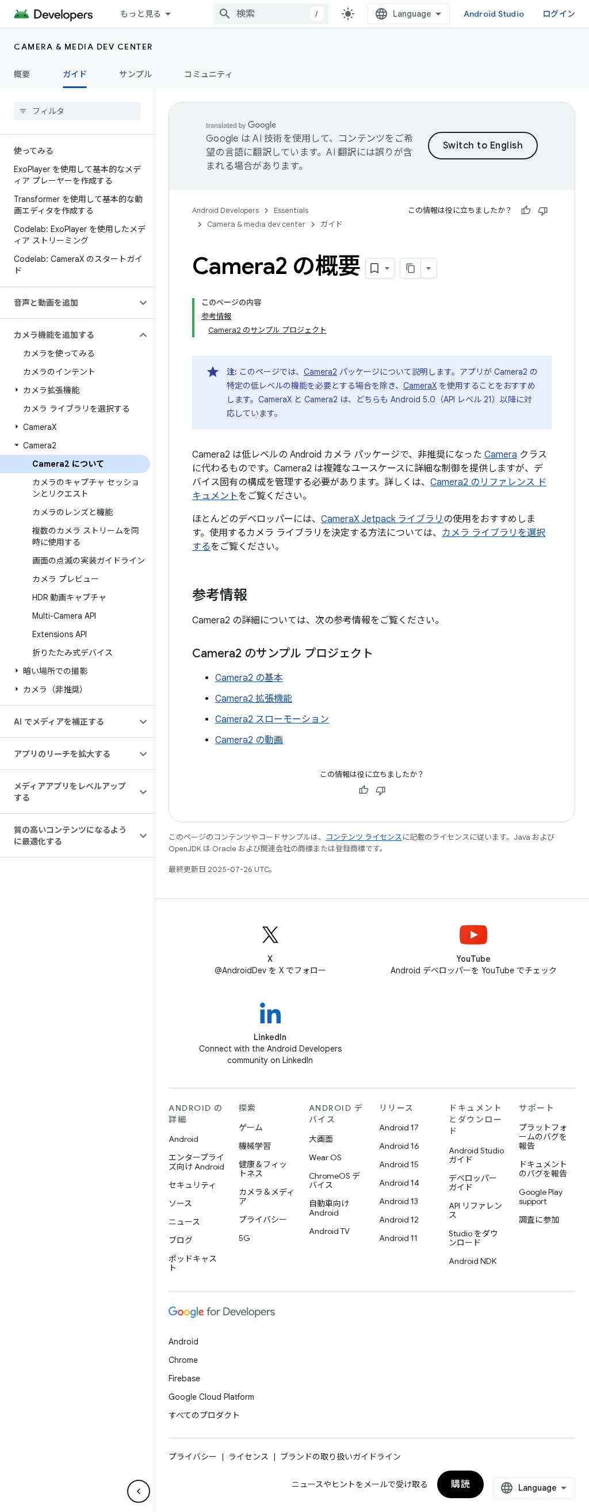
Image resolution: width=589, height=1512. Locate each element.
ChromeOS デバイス (334, 1180)
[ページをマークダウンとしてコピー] (410, 268)
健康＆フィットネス (263, 1169)
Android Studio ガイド (476, 1155)
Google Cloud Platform (211, 1397)
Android (183, 1139)
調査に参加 (539, 1219)
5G (244, 1238)
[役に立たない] (543, 210)
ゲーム (251, 1127)
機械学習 (255, 1146)
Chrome (183, 1360)
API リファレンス (475, 1210)
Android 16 (399, 1146)
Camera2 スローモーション (272, 719)
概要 (22, 74)
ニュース (184, 1222)
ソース (180, 1203)
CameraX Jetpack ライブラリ (382, 519)
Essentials (291, 210)
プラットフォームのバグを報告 (543, 1136)
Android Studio (494, 14)
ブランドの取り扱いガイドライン (340, 1456)
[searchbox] (77, 111)
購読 (460, 1484)
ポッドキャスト (193, 1263)
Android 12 (399, 1219)
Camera (500, 454)
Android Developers (225, 210)
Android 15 (399, 1164)
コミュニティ (208, 74)
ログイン (558, 14)
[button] (68, 303)
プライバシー (263, 1219)
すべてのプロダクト (204, 1415)
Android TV (329, 1231)
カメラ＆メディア (266, 1196)
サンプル (135, 74)
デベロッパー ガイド (473, 1183)
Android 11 (398, 1238)
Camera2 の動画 (249, 740)
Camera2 (320, 372)
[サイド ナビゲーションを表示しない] (138, 1491)
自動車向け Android (329, 1208)
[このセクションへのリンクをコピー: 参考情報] (258, 596)
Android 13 (398, 1201)
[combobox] (270, 13)
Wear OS (325, 1157)
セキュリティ (192, 1185)
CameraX (420, 385)
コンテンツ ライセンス (364, 837)
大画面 (321, 1139)
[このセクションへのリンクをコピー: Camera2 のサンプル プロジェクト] (384, 654)
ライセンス (248, 1456)
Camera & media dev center (83, 46)
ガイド (75, 74)
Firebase (184, 1378)
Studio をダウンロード (473, 1238)
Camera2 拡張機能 (253, 698)
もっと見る (140, 14)
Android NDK (472, 1261)
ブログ (181, 1240)
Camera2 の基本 (249, 678)
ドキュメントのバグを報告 (543, 1169)
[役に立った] (525, 210)
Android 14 (399, 1183)
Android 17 (399, 1127)
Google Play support (541, 1196)
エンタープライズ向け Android (196, 1162)
